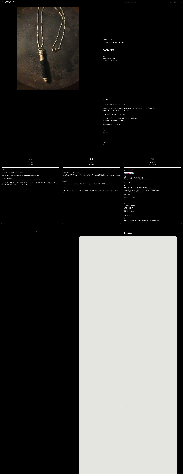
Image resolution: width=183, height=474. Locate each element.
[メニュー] (180, 2)
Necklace (13, 1)
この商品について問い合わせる (110, 60)
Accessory (8, 1)
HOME (2, 1)
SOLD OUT (108, 50)
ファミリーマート (128, 196)
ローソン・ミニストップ (129, 197)
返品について (106, 56)
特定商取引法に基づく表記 (109, 58)
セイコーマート (127, 199)
